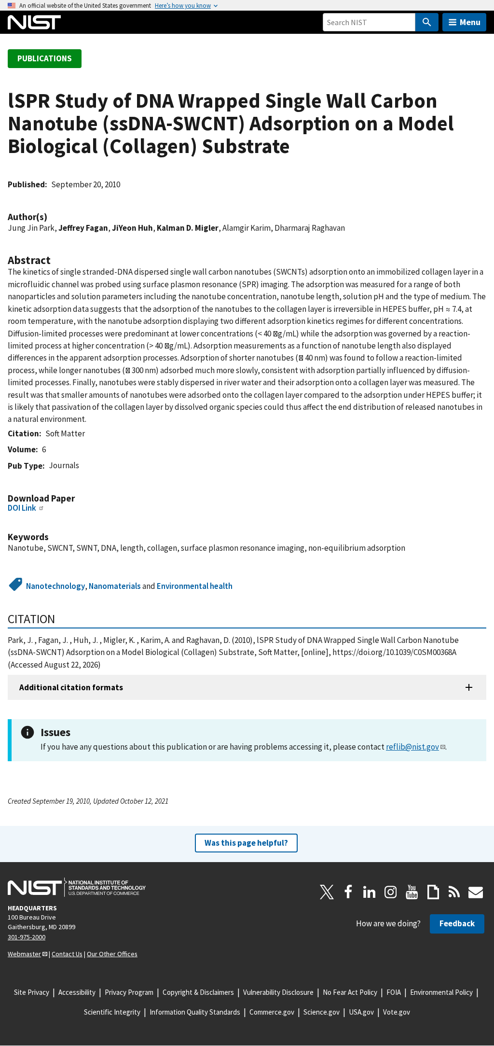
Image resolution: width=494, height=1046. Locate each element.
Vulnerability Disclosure (278, 992)
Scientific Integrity (112, 1012)
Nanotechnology (55, 586)
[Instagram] (390, 892)
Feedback (457, 923)
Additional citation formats (71, 687)
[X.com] (327, 892)
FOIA (393, 992)
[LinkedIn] (369, 892)
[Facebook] (348, 892)
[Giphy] (433, 892)
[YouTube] (412, 892)
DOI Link (22, 507)
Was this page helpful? (246, 842)
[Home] (34, 22)
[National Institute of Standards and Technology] (77, 887)
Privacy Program (129, 992)
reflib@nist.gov (412, 746)
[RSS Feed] (454, 892)
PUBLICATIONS (44, 58)
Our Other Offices (112, 953)
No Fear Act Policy (350, 992)
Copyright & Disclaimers (198, 992)
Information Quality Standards (195, 1012)
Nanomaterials (115, 586)
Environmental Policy (441, 992)
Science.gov (321, 1012)
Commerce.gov (271, 1012)
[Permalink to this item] (52, 217)
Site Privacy (31, 992)
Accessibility (77, 992)
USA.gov (361, 1012)
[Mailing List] (475, 892)
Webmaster (24, 953)
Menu (470, 22)
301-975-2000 (26, 937)
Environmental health (195, 586)
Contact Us (67, 953)
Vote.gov (396, 1012)
